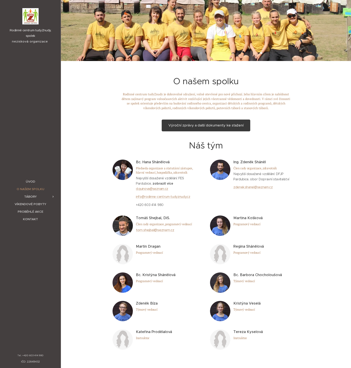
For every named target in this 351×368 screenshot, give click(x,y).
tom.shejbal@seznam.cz (155, 230)
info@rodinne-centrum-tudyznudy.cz (163, 197)
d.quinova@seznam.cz (152, 189)
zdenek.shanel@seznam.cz (253, 187)
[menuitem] (30, 181)
